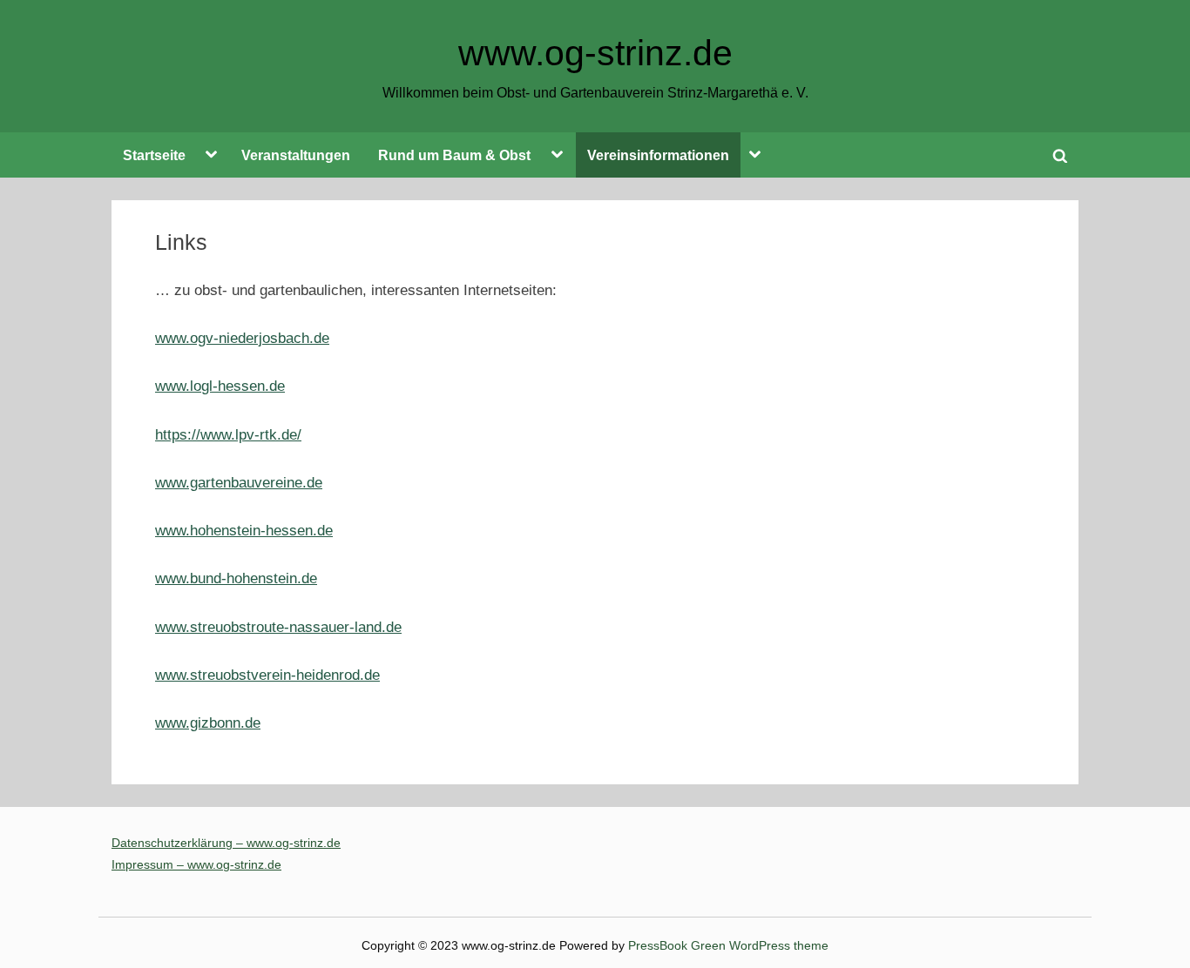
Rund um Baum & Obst (454, 155)
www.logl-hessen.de (220, 386)
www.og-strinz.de (595, 53)
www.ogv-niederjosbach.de (242, 338)
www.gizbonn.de (207, 723)
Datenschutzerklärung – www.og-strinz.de (226, 843)
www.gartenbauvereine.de (238, 482)
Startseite (154, 155)
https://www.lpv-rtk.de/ (228, 435)
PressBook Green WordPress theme (728, 945)
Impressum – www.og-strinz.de (196, 864)
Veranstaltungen (295, 155)
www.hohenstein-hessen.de (244, 530)
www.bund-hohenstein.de (236, 578)
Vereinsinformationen (658, 155)
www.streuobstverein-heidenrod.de (267, 675)
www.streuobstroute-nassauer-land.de (278, 627)
